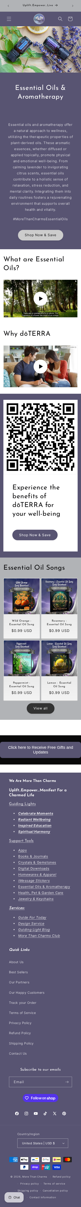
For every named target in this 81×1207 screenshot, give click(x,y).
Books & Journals (33, 856)
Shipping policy (28, 1190)
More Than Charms (35, 1176)
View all (41, 708)
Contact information (42, 1197)
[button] (9, 19)
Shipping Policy (21, 1043)
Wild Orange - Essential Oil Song (21, 623)
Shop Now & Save (40, 235)
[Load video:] (40, 299)
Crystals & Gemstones (37, 862)
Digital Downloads (33, 868)
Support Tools (21, 841)
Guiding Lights (22, 804)
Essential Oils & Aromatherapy (44, 887)
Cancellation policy (55, 1190)
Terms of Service (22, 1013)
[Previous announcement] (8, 6)
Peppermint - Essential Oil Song (21, 685)
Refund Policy (20, 1033)
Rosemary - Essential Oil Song (59, 623)
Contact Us (18, 1053)
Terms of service (54, 1183)
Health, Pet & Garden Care (40, 893)
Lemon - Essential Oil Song (59, 685)
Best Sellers (18, 972)
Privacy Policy (20, 1023)
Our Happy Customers (26, 992)
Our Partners (19, 982)
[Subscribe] (67, 1082)
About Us (16, 962)
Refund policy (62, 1176)
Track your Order (22, 1003)
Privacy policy (29, 1183)
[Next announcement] (73, 6)
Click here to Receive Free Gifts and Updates (40, 749)
